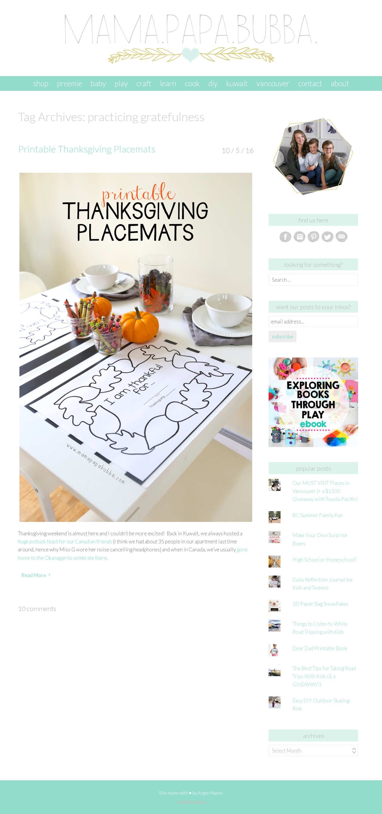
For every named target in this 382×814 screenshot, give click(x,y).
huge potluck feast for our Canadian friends (65, 541)
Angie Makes (210, 793)
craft (143, 83)
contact (310, 83)
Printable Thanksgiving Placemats (86, 149)
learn (168, 83)
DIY (213, 83)
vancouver (272, 83)
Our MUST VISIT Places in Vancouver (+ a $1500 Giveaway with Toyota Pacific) (325, 491)
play (121, 83)
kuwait (237, 83)
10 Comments (37, 609)
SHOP (40, 83)
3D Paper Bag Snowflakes (320, 604)
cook (192, 83)
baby (98, 83)
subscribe (282, 336)
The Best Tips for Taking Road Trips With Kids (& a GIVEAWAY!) (324, 676)
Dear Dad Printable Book (319, 648)
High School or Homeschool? (324, 559)
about (340, 83)
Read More (33, 575)
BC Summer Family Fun (317, 515)
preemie (69, 83)
